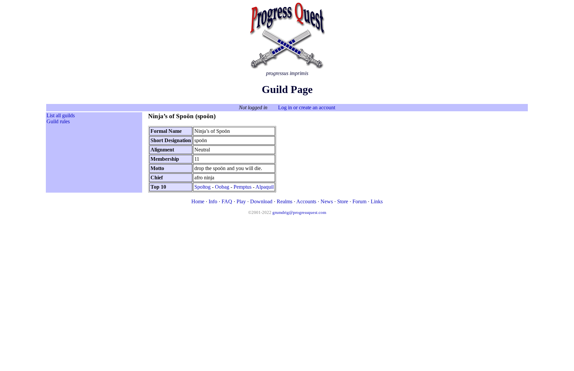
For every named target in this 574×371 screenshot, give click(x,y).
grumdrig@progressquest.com (299, 212)
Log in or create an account (306, 107)
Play (241, 201)
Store (342, 201)
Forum (359, 201)
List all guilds (61, 115)
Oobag (222, 187)
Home (197, 201)
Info (213, 201)
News (327, 201)
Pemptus (242, 187)
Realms (284, 201)
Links (377, 201)
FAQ (227, 201)
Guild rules (58, 121)
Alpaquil (264, 187)
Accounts (306, 201)
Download (261, 201)
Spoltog (202, 187)
